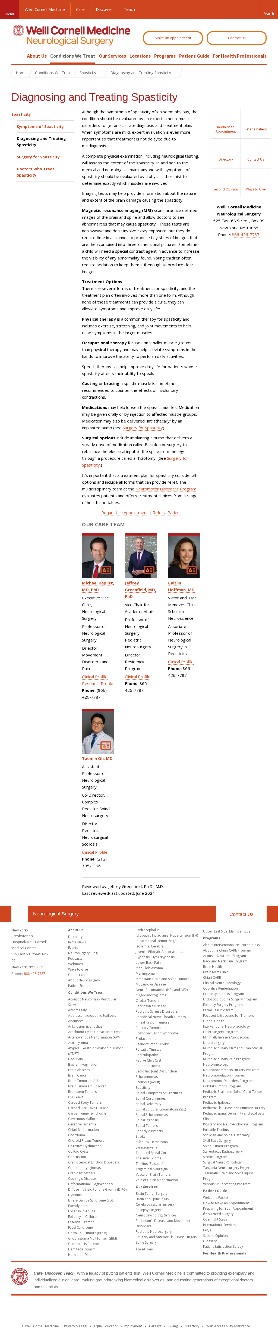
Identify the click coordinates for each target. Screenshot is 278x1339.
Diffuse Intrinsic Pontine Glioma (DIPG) (97, 1189)
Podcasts (75, 958)
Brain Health (212, 966)
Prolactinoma (146, 1038)
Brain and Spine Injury (152, 1199)
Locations (140, 56)
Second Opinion (215, 1235)
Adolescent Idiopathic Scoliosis (92, 1015)
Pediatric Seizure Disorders (157, 1011)
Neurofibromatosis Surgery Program (231, 1070)
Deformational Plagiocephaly (90, 1184)
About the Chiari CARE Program (227, 950)
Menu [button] (9, 14)
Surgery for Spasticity (38, 156)
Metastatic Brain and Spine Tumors (162, 979)
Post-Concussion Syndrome (157, 1033)
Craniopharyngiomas (84, 1167)
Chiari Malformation (83, 1129)
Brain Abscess (79, 1070)
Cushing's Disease (82, 1178)
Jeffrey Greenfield (140, 589)
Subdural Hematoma (152, 1142)
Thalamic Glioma (149, 1158)
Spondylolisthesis (149, 1131)
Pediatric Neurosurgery (154, 1231)
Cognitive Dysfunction (85, 1146)
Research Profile (97, 683)
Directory (75, 936)
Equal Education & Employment (118, 1326)
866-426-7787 (246, 234)
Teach (129, 9)
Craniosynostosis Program (223, 993)
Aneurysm (76, 1021)
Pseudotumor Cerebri (152, 1044)
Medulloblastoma (149, 968)
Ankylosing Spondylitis (85, 1026)
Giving (173, 1326)
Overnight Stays (215, 1219)
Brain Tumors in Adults (85, 1080)
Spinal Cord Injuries (151, 1098)
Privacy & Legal (75, 1326)
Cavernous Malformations (88, 1118)
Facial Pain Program (218, 1010)
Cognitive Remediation (220, 988)
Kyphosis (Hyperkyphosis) (155, 957)
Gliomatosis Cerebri (83, 1243)
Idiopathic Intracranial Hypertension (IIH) (167, 935)
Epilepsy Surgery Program (223, 1004)
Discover (104, 9)
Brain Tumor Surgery (152, 1193)
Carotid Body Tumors (85, 1102)
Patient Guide (194, 56)
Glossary (210, 1241)
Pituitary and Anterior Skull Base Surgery (166, 1237)
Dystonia (75, 1195)
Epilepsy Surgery (148, 1209)
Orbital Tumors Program (222, 1086)
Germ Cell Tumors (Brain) (87, 1233)
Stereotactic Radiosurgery (223, 1151)
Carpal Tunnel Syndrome (87, 1113)
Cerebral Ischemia (82, 1124)
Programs (165, 56)
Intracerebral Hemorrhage (156, 940)
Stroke (141, 1136)
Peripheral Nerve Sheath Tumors (161, 1017)
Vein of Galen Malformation (157, 1180)
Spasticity (21, 114)
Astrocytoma (78, 1042)
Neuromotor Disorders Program (165, 489)
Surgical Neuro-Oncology (222, 1162)
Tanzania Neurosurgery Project (227, 1167)
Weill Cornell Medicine (45, 9)
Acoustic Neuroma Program (224, 955)
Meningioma (145, 973)
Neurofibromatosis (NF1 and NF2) (162, 989)
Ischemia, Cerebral (150, 946)
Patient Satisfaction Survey (223, 1246)
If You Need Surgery (218, 1214)
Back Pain (75, 1059)
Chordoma (76, 1135)
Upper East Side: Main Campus (226, 931)
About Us (37, 56)
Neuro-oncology (215, 1064)
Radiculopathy (147, 1055)
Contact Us (237, 37)
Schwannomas (147, 1076)
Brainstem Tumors (82, 1091)
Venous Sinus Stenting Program (227, 1184)
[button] (268, 9)
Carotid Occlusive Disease (88, 1108)
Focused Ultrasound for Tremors (228, 1015)
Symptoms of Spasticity (40, 126)
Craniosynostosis (81, 1173)
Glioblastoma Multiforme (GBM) (92, 1238)
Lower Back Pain (148, 962)
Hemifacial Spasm (82, 1249)
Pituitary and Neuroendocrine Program (233, 1124)
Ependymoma (79, 1205)
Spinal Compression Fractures (159, 1093)
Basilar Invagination (83, 1064)
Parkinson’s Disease (151, 1006)
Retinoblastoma (148, 1065)
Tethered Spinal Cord (152, 1152)
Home (17, 56)
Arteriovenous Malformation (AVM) (94, 1037)
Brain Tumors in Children (87, 1086)
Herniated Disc (79, 1254)
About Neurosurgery (84, 980)
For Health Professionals (240, 56)
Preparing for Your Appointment (228, 1208)
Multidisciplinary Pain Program (226, 1059)
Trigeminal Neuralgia (152, 1169)
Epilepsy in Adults (81, 1211)
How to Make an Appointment (226, 1203)
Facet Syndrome (80, 1227)
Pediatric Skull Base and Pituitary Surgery (234, 1108)
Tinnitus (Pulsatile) (149, 1163)
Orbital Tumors (147, 1000)
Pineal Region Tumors (152, 1022)
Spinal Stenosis (147, 1120)
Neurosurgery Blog (82, 953)
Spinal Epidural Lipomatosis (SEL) (161, 1109)
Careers (155, 1326)
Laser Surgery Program (220, 1032)
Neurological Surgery (56, 913)
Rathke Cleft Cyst (148, 1060)
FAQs (207, 1230)
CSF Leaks (75, 1097)
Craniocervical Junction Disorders (93, 1162)
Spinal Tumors (147, 1125)
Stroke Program (215, 1157)
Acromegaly (77, 1010)
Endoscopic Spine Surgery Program (230, 999)
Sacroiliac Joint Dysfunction (156, 1071)
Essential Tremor (81, 1222)
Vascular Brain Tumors (153, 1174)
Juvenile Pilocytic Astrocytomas (159, 951)
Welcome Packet (215, 1197)
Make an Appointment (173, 37)
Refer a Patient (167, 512)
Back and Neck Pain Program (225, 961)
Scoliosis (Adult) (148, 1082)
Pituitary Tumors (148, 1027)
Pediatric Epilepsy (216, 1102)
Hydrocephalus (147, 930)
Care (80, 9)
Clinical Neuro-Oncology (222, 983)
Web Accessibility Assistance (228, 1326)
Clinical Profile (95, 676)
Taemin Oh (97, 758)
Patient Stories (79, 985)
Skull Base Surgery (217, 1140)
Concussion (77, 1157)
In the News (77, 942)
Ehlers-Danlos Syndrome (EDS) (91, 1200)
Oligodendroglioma (151, 995)
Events (73, 947)
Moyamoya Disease (151, 984)
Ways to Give (78, 969)
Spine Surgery (146, 1242)
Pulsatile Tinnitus (148, 1049)
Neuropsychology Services (156, 1215)
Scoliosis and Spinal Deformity (226, 1135)
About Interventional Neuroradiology (231, 945)
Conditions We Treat (72, 56)
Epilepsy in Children (83, 1216)
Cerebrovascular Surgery (155, 1204)
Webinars (75, 964)
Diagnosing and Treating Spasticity (41, 141)
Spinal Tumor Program (220, 1146)
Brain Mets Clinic (215, 972)
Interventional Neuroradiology (226, 1026)
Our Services (112, 56)
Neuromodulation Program (224, 1075)
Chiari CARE (212, 977)
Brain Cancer (78, 1075)
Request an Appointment (124, 512)
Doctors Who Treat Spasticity (35, 172)
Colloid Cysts (78, 1151)
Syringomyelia (146, 1147)
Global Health (213, 1021)
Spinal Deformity (148, 1104)
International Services (219, 1224)
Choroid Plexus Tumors (86, 1140)
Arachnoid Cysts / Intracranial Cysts (95, 1032)
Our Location (19, 914)
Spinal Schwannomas (152, 1114)
